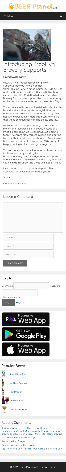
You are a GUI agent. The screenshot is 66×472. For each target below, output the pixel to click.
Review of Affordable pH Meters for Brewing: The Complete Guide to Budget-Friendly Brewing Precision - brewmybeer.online (31, 431)
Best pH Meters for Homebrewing (44, 434)
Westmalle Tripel (18, 409)
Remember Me (12, 298)
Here (24, 184)
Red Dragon (16, 392)
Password (55, 286)
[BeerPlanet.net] (33, 6)
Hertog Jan (56, 449)
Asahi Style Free (18, 374)
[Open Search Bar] (61, 16)
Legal (44, 467)
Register (20, 302)
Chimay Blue (16, 401)
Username (7, 286)
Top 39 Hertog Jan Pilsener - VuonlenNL (23, 449)
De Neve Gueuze (18, 383)
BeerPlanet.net (29, 467)
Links (53, 467)
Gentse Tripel (30, 438)
